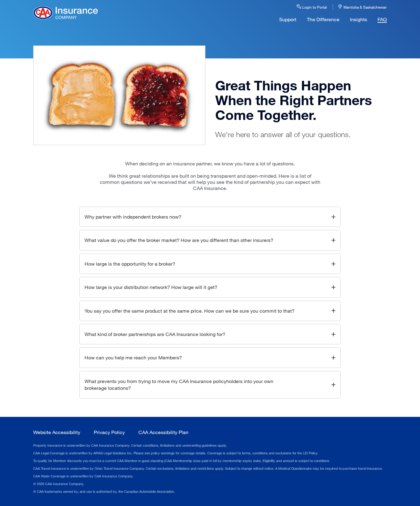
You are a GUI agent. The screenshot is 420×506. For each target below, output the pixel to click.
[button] (210, 216)
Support (287, 19)
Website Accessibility (56, 432)
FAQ (382, 19)
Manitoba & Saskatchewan (365, 7)
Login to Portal (314, 7)
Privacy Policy (109, 432)
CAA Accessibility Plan (163, 432)
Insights (358, 19)
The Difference (323, 19)
